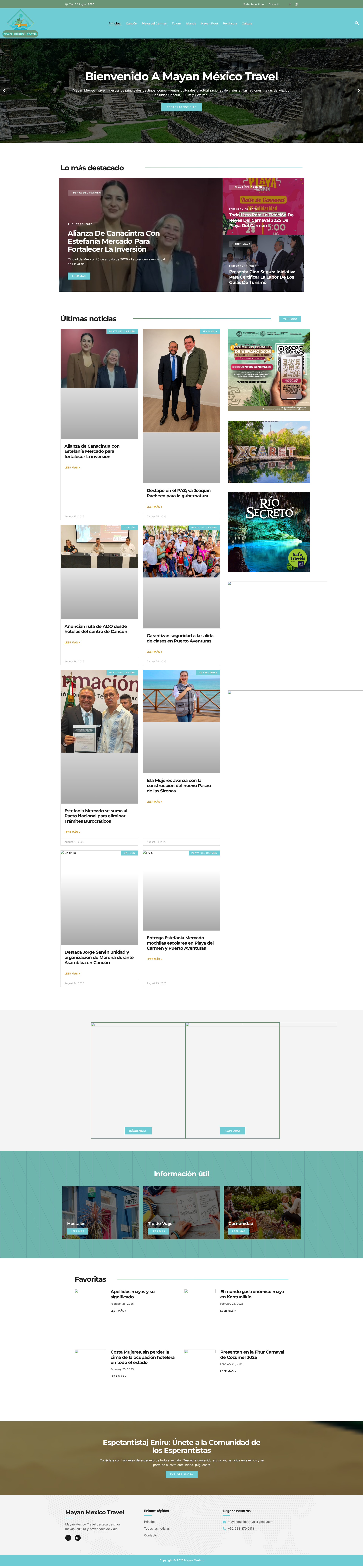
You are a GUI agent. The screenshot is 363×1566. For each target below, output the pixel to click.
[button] (357, 23)
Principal (115, 23)
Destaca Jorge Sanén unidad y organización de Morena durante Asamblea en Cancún (99, 957)
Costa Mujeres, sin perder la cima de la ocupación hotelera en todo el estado (143, 1357)
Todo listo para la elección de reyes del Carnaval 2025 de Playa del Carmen (261, 220)
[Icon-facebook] (290, 4)
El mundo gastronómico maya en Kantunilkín (252, 1294)
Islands (191, 23)
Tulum (176, 23)
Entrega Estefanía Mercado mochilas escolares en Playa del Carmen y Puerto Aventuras (180, 943)
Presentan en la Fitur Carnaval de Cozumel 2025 (252, 1354)
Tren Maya (243, 244)
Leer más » (72, 467)
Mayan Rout (209, 23)
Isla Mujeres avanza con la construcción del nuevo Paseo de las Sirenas (179, 786)
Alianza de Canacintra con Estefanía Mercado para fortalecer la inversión (114, 241)
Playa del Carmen (154, 23)
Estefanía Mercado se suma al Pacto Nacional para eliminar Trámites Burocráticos (95, 816)
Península (230, 23)
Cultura (247, 23)
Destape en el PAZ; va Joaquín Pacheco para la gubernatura (179, 493)
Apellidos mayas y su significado (133, 1294)
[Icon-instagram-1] (296, 4)
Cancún (131, 23)
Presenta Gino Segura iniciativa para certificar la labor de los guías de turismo (262, 277)
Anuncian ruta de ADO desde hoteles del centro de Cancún (95, 629)
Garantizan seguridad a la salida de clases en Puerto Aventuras (180, 638)
